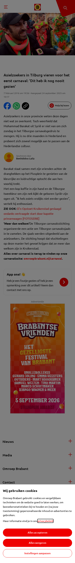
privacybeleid (45, 521)
